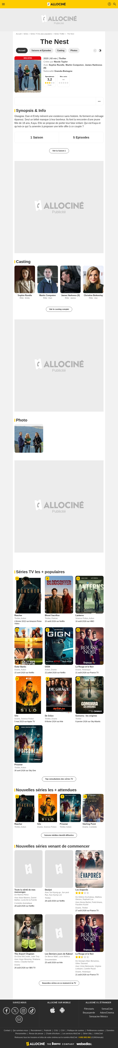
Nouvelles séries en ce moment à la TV (59, 983)
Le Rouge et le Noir (84, 667)
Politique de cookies (75, 1030)
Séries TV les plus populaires (41, 34)
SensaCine (107, 1008)
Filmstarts (89, 1008)
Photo (21, 420)
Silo (16, 716)
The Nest (54, 41)
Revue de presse (36, 1033)
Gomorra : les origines (86, 716)
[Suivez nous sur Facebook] (7, 1010)
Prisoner (18, 764)
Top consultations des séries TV (59, 779)
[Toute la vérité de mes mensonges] (28, 869)
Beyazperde (89, 1012)
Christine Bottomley (93, 295)
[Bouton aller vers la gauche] (95, 50)
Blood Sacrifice (52, 615)
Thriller (62, 58)
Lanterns (79, 615)
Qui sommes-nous (20, 1030)
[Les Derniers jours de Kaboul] (59, 933)
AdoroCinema (107, 1012)
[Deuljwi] (59, 869)
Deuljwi (48, 890)
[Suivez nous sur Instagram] (24, 1010)
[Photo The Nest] (28, 438)
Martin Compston (75, 65)
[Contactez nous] (20, 1019)
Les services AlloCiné (71, 1033)
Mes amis (63, 76)
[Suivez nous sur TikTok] (32, 1010)
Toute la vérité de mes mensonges (24, 891)
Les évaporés (81, 890)
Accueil (18, 34)
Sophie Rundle (56, 65)
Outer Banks (20, 667)
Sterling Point (89, 824)
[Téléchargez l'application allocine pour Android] (63, 1009)
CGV (63, 1030)
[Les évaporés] (89, 869)
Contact (7, 1030)
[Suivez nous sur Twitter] (15, 1010)
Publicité (47, 1030)
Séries (26, 34)
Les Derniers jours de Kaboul (59, 954)
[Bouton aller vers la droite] (100, 50)
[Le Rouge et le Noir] (89, 933)
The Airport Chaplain (24, 954)
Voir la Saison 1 (59, 151)
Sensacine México (98, 1016)
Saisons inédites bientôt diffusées (59, 835)
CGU (56, 1030)
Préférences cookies (95, 1030)
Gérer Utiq (87, 1033)
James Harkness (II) (70, 295)
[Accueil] (56, 4)
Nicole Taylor (61, 61)
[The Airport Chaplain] (28, 933)
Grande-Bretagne (63, 71)
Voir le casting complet (59, 309)
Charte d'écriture (53, 1033)
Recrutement (36, 1030)
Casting (23, 261)
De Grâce (49, 716)
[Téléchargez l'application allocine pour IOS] (54, 1009)
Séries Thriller (59, 34)
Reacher (18, 615)
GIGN (47, 667)
